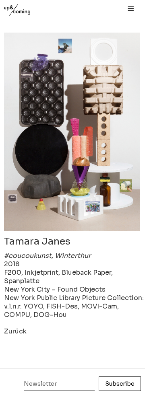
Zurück (15, 331)
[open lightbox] (72, 132)
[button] (131, 9)
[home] (26, 8)
